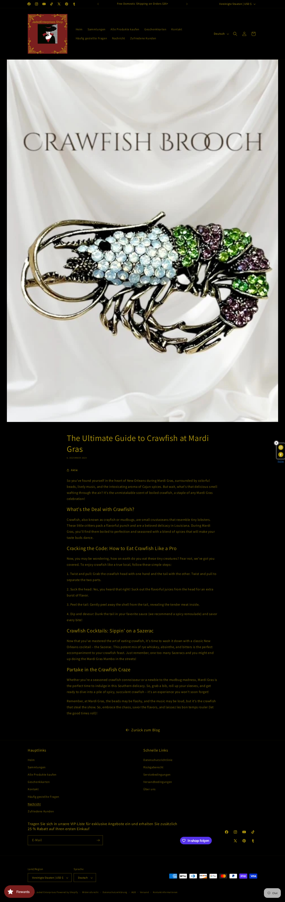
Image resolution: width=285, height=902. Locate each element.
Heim (31, 760)
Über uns (149, 789)
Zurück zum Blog (145, 729)
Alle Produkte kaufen (42, 774)
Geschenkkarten (39, 782)
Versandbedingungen (157, 782)
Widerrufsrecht (90, 892)
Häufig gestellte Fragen (43, 797)
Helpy (281, 461)
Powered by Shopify (67, 892)
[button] (235, 33)
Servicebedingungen (157, 774)
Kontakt (33, 789)
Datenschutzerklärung (115, 892)
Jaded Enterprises (46, 892)
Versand (144, 892)
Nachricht (34, 804)
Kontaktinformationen (165, 892)
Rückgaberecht (153, 767)
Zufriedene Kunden (41, 811)
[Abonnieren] (98, 840)
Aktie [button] (74, 470)
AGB (133, 892)
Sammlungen (37, 767)
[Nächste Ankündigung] (187, 4)
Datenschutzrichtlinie (158, 760)
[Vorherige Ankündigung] (98, 4)
